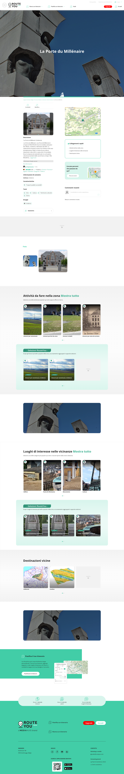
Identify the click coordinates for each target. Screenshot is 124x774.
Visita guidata (92, 2)
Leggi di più (33, 158)
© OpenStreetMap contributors (95, 135)
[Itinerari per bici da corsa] (52, 319)
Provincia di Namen (38, 99)
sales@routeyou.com (97, 754)
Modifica (37, 107)
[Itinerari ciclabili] (72, 319)
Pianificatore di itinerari (30, 674)
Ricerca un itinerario (59, 732)
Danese (44, 169)
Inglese (25, 171)
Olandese (30, 171)
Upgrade (108, 6)
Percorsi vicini (73, 176)
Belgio (32, 99)
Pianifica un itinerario (60, 722)
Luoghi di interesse (26, 99)
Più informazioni (27, 164)
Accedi (100, 723)
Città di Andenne (50, 99)
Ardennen (44, 99)
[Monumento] (72, 475)
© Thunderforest (86, 135)
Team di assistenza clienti (99, 762)
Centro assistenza (97, 764)
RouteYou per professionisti (105, 2)
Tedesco (42, 171)
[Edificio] (32, 475)
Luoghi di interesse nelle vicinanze (78, 151)
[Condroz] (62, 577)
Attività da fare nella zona (76, 148)
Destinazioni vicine (74, 153)
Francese (49, 169)
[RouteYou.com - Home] (14, 5)
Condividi (27, 107)
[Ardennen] (36, 577)
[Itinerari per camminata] (32, 319)
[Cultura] (91, 475)
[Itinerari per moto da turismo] (91, 319)
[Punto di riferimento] (52, 475)
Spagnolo (36, 171)
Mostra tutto (70, 296)
